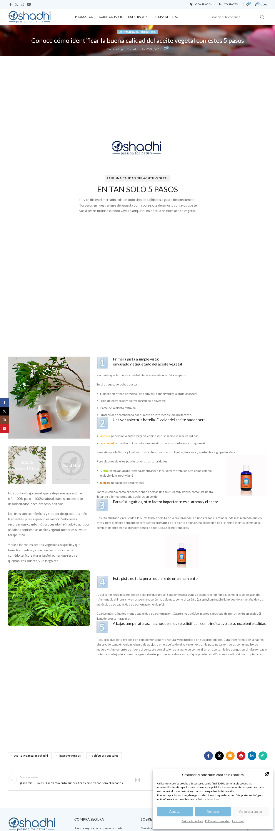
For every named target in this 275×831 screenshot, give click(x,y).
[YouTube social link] (28, 4)
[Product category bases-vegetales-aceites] (71, 465)
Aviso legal (238, 821)
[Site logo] (30, 16)
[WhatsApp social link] (262, 755)
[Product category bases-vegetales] (27, 465)
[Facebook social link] (10, 4)
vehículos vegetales (105, 755)
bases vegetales (70, 755)
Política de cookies (208, 799)
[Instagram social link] (22, 4)
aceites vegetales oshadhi (31, 755)
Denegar (213, 811)
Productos (148, 31)
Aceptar (175, 811)
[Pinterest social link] (241, 755)
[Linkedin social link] (252, 755)
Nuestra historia (152, 828)
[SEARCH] (262, 17)
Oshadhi (132, 49)
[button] (266, 775)
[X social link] (16, 4)
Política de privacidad (217, 821)
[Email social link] (230, 755)
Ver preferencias (251, 811)
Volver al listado (137, 780)
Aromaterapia (129, 31)
